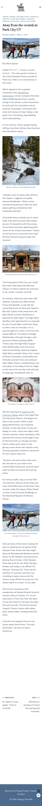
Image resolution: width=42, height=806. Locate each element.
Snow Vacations (27, 21)
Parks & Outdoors (10, 21)
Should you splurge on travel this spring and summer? (31, 705)
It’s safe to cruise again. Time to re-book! (10, 703)
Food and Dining (17, 19)
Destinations (23, 17)
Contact (21, 794)
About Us (9, 791)
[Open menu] (2, 7)
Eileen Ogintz (10, 35)
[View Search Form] (40, 7)
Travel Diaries (8, 17)
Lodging (30, 19)
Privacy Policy (22, 791)
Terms (33, 791)
